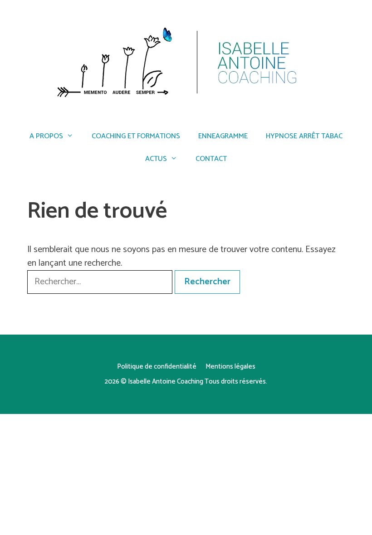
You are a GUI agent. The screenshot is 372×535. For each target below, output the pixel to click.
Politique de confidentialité (156, 366)
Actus (156, 159)
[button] (353, 12)
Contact (211, 159)
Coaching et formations (136, 136)
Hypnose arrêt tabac (304, 136)
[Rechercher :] (101, 281)
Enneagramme (223, 136)
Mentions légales (230, 366)
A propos (46, 136)
